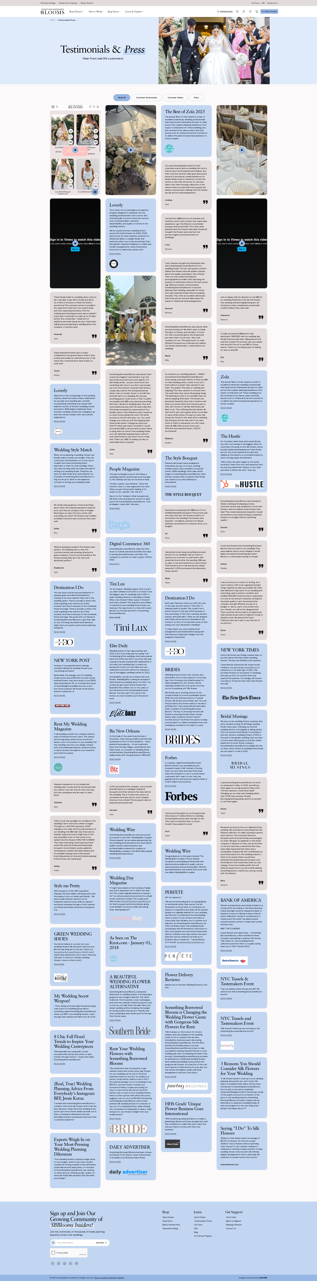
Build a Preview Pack (171, 1225)
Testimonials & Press (203, 1221)
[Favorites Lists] (250, 11)
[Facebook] (52, 1263)
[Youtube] (70, 1263)
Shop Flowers (168, 1217)
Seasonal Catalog (170, 1228)
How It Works (199, 1217)
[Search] (237, 11)
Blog (196, 1232)
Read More (114, 564)
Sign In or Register (233, 1221)
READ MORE (115, 254)
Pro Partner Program (203, 1236)
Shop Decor (168, 1221)
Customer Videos (175, 97)
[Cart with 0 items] (256, 11)
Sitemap (121, 1278)
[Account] (244, 11)
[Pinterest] (76, 1263)
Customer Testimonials (146, 97)
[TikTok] (64, 1263)
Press (196, 97)
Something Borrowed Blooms (243, 667)
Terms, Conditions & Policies (106, 1278)
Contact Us (271, 3)
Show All (122, 97)
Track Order (231, 1217)
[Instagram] (58, 1263)
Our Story (256, 3)
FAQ (263, 3)
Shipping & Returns (234, 1225)
